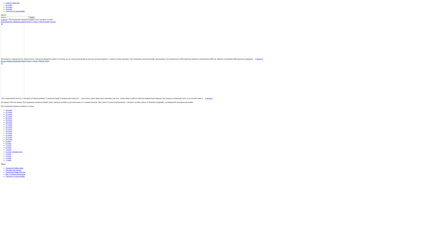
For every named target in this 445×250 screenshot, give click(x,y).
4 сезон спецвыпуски (14, 152)
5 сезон (8, 150)
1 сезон (8, 160)
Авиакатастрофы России (15, 172)
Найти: (3, 17)
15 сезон (9, 129)
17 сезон (9, 125)
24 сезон (9, 9)
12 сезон (9, 135)
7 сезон (8, 146)
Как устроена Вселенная (15, 174)
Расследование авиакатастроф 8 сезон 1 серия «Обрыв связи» (25, 61)
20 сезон (9, 118)
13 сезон (9, 133)
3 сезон (8, 156)
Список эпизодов (12, 3)
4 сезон (8, 154)
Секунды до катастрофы (15, 11)
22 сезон (9, 5)
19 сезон (9, 121)
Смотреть (259, 59)
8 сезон (8, 143)
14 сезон (9, 131)
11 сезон (9, 137)
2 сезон (8, 158)
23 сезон (9, 7)
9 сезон (8, 141)
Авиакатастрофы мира (14, 168)
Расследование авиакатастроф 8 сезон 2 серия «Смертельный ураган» (28, 22)
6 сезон (8, 148)
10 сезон (9, 139)
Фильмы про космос (14, 170)
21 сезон (9, 116)
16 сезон (9, 127)
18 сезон (9, 123)
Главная (4, 20)
